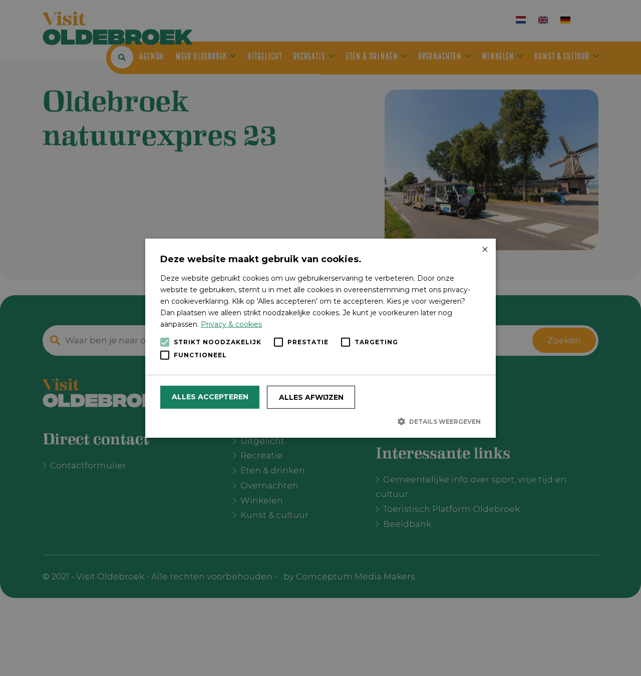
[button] (320, 421)
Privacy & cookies (231, 324)
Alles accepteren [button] (210, 396)
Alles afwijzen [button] (311, 397)
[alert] (320, 338)
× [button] (484, 249)
